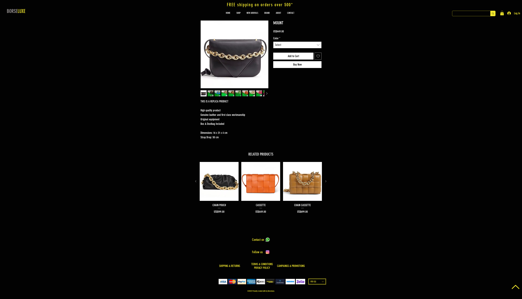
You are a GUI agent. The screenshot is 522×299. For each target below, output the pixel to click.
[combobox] (297, 49)
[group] (260, 188)
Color (276, 42)
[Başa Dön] (515, 287)
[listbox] (317, 281)
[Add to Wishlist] (318, 60)
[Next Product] (325, 181)
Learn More (306, 36)
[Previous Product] (195, 181)
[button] (502, 13)
